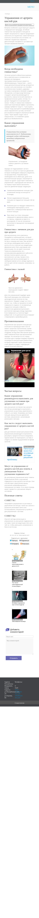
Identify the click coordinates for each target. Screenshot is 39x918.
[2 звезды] (12, 535)
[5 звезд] (17, 535)
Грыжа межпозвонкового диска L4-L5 (18, 564)
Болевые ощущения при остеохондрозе (18, 604)
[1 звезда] (11, 535)
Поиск (32, 1)
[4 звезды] (16, 535)
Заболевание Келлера (19, 621)
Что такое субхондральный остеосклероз (17, 584)
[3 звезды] (14, 535)
